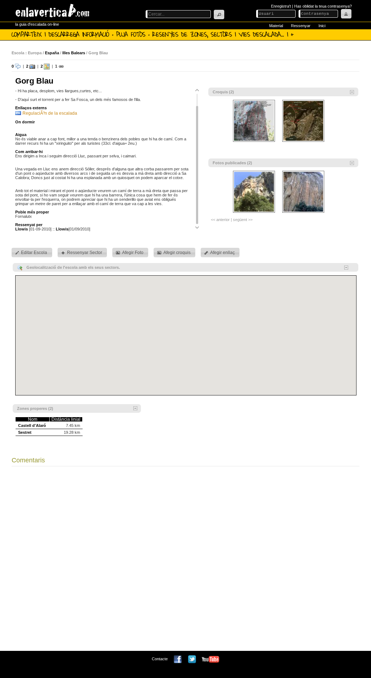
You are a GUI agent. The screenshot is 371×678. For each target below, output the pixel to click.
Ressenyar (300, 26)
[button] (219, 14)
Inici (321, 26)
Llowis (21, 229)
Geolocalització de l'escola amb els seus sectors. (73, 267)
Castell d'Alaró (32, 425)
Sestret (25, 432)
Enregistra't (281, 6)
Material (276, 26)
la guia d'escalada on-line (37, 24)
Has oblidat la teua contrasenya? (323, 6)
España (52, 53)
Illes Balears (73, 53)
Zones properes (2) (35, 408)
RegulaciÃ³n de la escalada (49, 113)
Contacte (160, 659)
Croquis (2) (223, 92)
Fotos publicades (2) (232, 163)
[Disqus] (185, 560)
